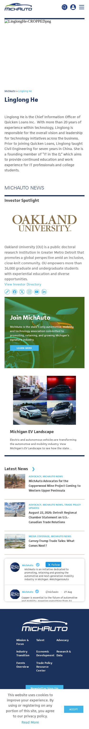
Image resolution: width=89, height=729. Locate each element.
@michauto (52, 592)
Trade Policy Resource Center (44, 666)
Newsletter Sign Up (44, 688)
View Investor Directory (23, 284)
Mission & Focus (22, 642)
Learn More (24, 348)
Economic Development (45, 653)
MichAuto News (53, 476)
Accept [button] (73, 709)
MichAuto (27, 592)
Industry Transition (22, 653)
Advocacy (35, 476)
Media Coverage (39, 536)
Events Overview (22, 664)
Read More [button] (30, 722)
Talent (40, 640)
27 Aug (68, 592)
